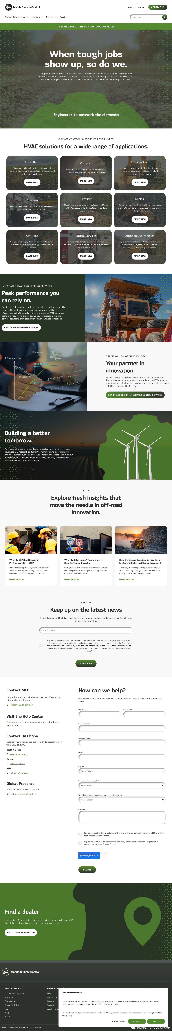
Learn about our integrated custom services (135, 394)
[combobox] (149, 17)
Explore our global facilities (23, 794)
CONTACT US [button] (157, 7)
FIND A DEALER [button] (136, 7)
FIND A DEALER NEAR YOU (21, 932)
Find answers (12, 722)
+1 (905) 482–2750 (18, 754)
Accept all (137, 1021)
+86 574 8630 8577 (19, 772)
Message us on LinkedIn (21, 704)
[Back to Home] (19, 7)
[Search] (164, 17)
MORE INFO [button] (33, 183)
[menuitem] (15, 17)
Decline (156, 1021)
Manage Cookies (118, 1021)
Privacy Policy (109, 844)
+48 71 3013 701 (17, 763)
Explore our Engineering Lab (21, 327)
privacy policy (67, 1015)
